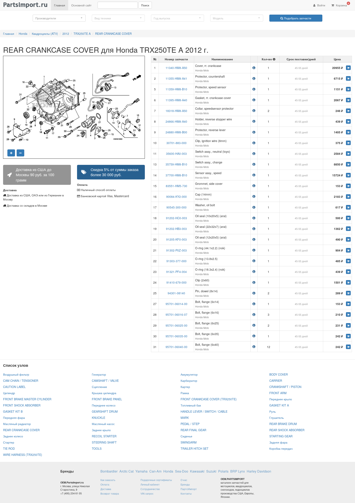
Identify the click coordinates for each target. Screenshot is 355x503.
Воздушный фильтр (16, 374)
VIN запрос (147, 493)
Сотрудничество (150, 489)
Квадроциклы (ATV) (45, 33)
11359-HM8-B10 (176, 89)
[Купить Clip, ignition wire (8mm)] (348, 143)
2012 (65, 33)
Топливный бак (191, 405)
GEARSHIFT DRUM (105, 411)
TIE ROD (9, 448)
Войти (320, 5)
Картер (185, 387)
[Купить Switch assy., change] (348, 164)
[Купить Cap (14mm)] (348, 196)
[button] (59, 18)
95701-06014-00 (176, 304)
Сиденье (186, 436)
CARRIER (275, 380)
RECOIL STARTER (104, 436)
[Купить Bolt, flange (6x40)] (348, 347)
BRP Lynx (237, 471)
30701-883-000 (176, 143)
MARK (185, 418)
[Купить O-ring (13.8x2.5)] (348, 261)
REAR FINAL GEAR (193, 430)
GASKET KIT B (13, 411)
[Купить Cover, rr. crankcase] (348, 67)
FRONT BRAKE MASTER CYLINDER (27, 399)
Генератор (99, 374)
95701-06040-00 (176, 347)
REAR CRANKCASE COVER (113, 33)
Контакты (186, 493)
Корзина (342, 4)
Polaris (223, 471)
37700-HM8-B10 (176, 175)
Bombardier (109, 471)
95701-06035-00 (176, 336)
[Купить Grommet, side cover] (348, 186)
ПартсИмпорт (189, 489)
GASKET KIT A (279, 405)
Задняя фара (278, 442)
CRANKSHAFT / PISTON (285, 387)
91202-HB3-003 (176, 229)
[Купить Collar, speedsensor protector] (348, 110)
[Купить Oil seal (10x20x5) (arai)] (348, 218)
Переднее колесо (103, 405)
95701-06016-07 (176, 314)
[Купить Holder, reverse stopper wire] (348, 121)
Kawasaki (197, 471)
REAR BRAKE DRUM (283, 424)
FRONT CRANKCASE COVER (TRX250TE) (209, 399)
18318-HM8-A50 (176, 111)
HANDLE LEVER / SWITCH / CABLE (204, 411)
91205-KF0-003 (176, 239)
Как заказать (107, 480)
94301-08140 (176, 293)
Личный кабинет (150, 484)
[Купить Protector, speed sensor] (348, 89)
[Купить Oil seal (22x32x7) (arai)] (348, 228)
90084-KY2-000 (176, 196)
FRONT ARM (278, 393)
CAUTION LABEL (14, 387)
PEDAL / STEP (190, 424)
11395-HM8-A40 (176, 100)
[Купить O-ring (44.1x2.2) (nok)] (348, 250)
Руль (272, 411)
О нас (184, 480)
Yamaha (141, 471)
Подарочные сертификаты (156, 480)
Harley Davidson (259, 471)
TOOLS (96, 448)
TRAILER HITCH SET (195, 448)
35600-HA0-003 (176, 153)
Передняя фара (14, 418)
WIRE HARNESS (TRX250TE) (22, 455)
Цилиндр (9, 393)
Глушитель (276, 418)
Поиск (145, 5)
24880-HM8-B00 (176, 132)
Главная (59, 5)
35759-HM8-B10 (176, 164)
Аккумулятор (189, 374)
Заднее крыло (101, 430)
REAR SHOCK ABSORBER (286, 430)
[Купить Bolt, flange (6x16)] (348, 314)
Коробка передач (281, 448)
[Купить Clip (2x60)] (348, 282)
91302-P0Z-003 (176, 250)
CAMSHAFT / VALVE (105, 380)
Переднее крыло (280, 399)
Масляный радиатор (17, 424)
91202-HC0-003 (176, 218)
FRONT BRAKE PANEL (107, 399)
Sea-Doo (181, 471)
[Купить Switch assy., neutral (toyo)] (348, 153)
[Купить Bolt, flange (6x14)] (348, 304)
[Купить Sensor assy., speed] (348, 175)
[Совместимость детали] (253, 67)
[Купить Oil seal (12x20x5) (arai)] (348, 239)
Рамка (185, 393)
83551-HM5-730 (176, 186)
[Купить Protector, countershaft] (348, 78)
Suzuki (211, 471)
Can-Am (155, 471)
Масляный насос (103, 424)
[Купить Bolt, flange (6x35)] (348, 336)
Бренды (185, 484)
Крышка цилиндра (104, 393)
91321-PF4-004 (176, 272)
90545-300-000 (176, 207)
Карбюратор (189, 380)
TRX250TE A (82, 33)
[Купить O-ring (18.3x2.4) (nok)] (348, 271)
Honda (23, 33)
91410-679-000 (176, 282)
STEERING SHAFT (104, 442)
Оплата (104, 484)
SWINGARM (189, 442)
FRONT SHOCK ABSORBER (21, 405)
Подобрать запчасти (297, 18)
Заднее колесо (13, 436)
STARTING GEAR (281, 436)
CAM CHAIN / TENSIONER (20, 380)
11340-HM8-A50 (176, 68)
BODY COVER (278, 374)
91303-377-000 (176, 261)
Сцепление (99, 387)
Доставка (105, 489)
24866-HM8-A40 (176, 121)
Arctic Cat (126, 471)
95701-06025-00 (176, 325)
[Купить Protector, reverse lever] (348, 132)
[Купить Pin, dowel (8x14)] (348, 293)
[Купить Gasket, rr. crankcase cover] (348, 100)
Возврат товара (109, 493)
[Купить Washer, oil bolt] (348, 207)
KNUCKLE (98, 418)
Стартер (8, 442)
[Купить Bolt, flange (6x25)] (348, 325)
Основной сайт (81, 5)
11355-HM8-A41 (176, 78)
